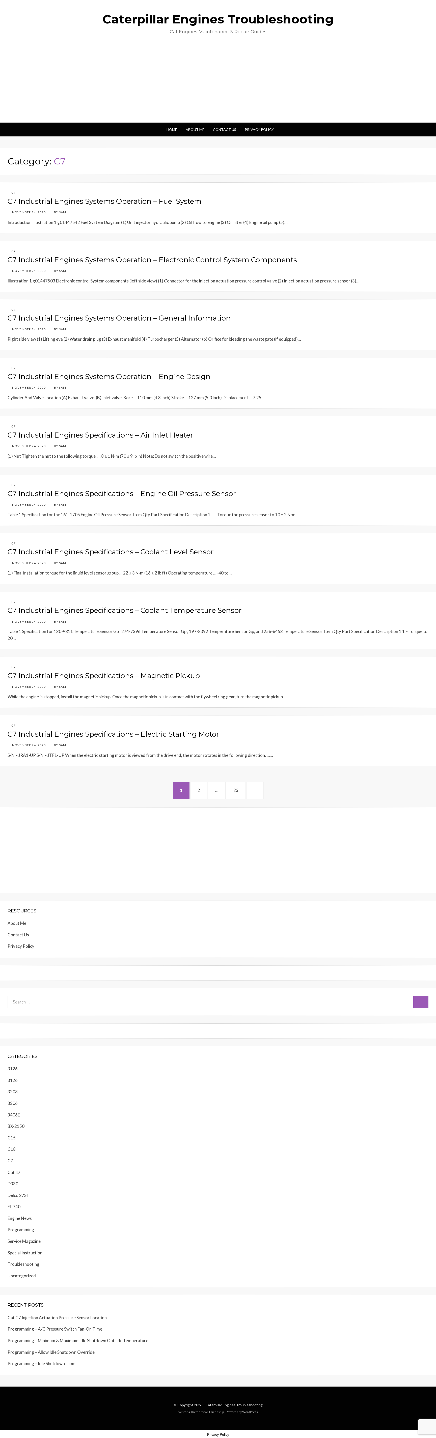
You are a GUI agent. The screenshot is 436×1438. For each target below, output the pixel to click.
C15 (12, 1137)
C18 (12, 1149)
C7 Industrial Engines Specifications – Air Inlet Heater (100, 435)
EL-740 (14, 1206)
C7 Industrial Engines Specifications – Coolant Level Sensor (111, 552)
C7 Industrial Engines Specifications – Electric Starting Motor (113, 734)
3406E (14, 1114)
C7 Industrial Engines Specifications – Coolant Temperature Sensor (125, 610)
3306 (13, 1103)
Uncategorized (22, 1275)
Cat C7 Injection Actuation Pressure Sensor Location (57, 1317)
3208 (13, 1091)
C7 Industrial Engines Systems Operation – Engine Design (109, 376)
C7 (13, 192)
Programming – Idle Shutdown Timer (42, 1363)
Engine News (20, 1218)
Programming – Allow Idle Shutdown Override (51, 1352)
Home (172, 129)
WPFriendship (214, 1412)
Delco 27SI (18, 1195)
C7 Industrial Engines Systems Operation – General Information (119, 318)
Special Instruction (25, 1252)
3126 (13, 1068)
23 (238, 790)
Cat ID (14, 1172)
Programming (21, 1229)
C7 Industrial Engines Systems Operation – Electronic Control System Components (152, 259)
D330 (13, 1183)
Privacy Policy (259, 129)
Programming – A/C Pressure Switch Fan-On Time (55, 1329)
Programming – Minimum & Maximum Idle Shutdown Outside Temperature (78, 1340)
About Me (195, 129)
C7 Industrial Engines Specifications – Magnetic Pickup (104, 675)
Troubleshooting (23, 1264)
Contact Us (224, 129)
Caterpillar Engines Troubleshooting (218, 19)
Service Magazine (24, 1241)
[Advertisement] (218, 84)
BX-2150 (16, 1126)
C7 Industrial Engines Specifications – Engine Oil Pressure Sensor (122, 493)
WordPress (250, 1412)
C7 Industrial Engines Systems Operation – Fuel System (105, 201)
